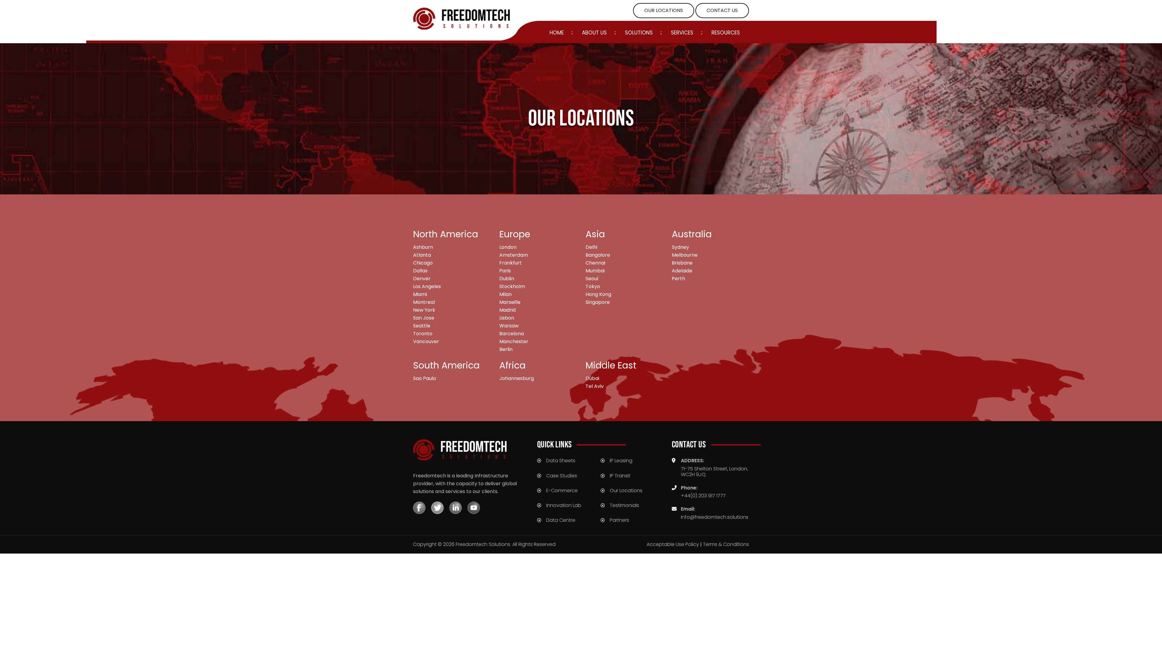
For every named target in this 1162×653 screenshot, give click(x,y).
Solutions (639, 33)
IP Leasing (621, 460)
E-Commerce (562, 490)
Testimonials (624, 505)
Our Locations (626, 490)
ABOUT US (594, 33)
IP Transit (620, 476)
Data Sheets (560, 460)
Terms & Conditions (726, 544)
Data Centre (560, 520)
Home (557, 33)
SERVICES (682, 33)
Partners (619, 520)
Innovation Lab (563, 505)
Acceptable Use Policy (673, 544)
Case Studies (561, 476)
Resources (725, 33)
